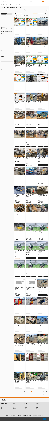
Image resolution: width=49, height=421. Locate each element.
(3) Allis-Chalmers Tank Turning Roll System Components (19, 195)
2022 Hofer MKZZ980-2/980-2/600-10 (20, 138)
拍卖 (6, 4)
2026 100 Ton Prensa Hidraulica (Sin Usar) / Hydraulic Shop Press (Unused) (19, 307)
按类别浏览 (2, 4)
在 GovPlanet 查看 (28, 183)
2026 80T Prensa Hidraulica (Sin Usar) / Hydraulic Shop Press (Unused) (31, 306)
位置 (19, 4)
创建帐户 (47, 1)
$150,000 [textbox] (17, 142)
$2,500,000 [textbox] (17, 124)
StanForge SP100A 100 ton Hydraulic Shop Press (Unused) (43, 344)
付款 (13, 409)
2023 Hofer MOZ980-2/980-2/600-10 (19, 157)
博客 (1, 409)
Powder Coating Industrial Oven (30, 343)
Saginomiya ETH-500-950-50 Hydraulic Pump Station (41, 176)
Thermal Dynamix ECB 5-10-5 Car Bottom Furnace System (30, 176)
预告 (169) (3, 13)
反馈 (36, 408)
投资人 (1, 407)
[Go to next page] (35, 391)
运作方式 (10, 4)
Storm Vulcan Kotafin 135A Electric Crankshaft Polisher (19, 65)
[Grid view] (45, 13)
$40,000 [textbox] (39, 161)
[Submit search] (31, 1)
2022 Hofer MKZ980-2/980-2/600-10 (31, 138)
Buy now (20, 127)
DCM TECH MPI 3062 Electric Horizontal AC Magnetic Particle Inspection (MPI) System (42, 46)
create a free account (11, 395)
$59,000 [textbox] (39, 291)
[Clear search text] (30, 1)
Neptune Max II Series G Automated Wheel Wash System (42, 120)
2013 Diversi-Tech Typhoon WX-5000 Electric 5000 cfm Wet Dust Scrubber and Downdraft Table (43, 28)
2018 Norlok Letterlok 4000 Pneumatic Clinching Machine (19, 176)
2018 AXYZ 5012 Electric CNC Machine (31, 157)
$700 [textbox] (27, 254)
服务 (13, 4)
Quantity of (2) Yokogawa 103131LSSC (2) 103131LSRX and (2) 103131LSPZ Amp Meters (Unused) (42, 195)
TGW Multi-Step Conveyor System (19, 231)
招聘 (1, 408)
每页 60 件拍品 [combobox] (45, 391)
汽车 (24, 409)
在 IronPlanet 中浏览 (29, 165)
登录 (43, 1)
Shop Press (39, 101)
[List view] (47, 13)
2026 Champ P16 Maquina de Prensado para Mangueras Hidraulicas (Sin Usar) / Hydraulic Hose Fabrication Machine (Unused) (43, 307)
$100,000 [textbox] (40, 124)
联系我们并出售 (37, 407)
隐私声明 (7, 415)
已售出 (10, 13)
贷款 (13, 407)
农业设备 (25, 408)
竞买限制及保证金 (14, 408)
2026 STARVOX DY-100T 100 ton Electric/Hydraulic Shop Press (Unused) (19, 28)
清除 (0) (11, 34)
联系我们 (46, 399)
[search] (11, 72)
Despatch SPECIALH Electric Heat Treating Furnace (30, 195)
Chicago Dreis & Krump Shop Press (31, 101)
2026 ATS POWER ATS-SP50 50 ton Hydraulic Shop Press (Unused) (42, 83)
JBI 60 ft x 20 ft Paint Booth (41, 157)
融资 (16, 4)
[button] (3, 10)
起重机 (25, 412)
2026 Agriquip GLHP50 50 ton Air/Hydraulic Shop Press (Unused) (30, 362)
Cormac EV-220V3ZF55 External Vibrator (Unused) (19, 288)
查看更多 (2, 34)
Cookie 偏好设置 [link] (19, 415)
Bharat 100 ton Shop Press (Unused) (42, 380)
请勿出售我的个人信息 (14, 415)
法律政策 (10, 415)
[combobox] (40, 13)
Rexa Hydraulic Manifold (18, 213)
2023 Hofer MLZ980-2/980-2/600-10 (42, 138)
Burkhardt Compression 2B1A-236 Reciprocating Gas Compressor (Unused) (30, 121)
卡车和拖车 (25, 407)
